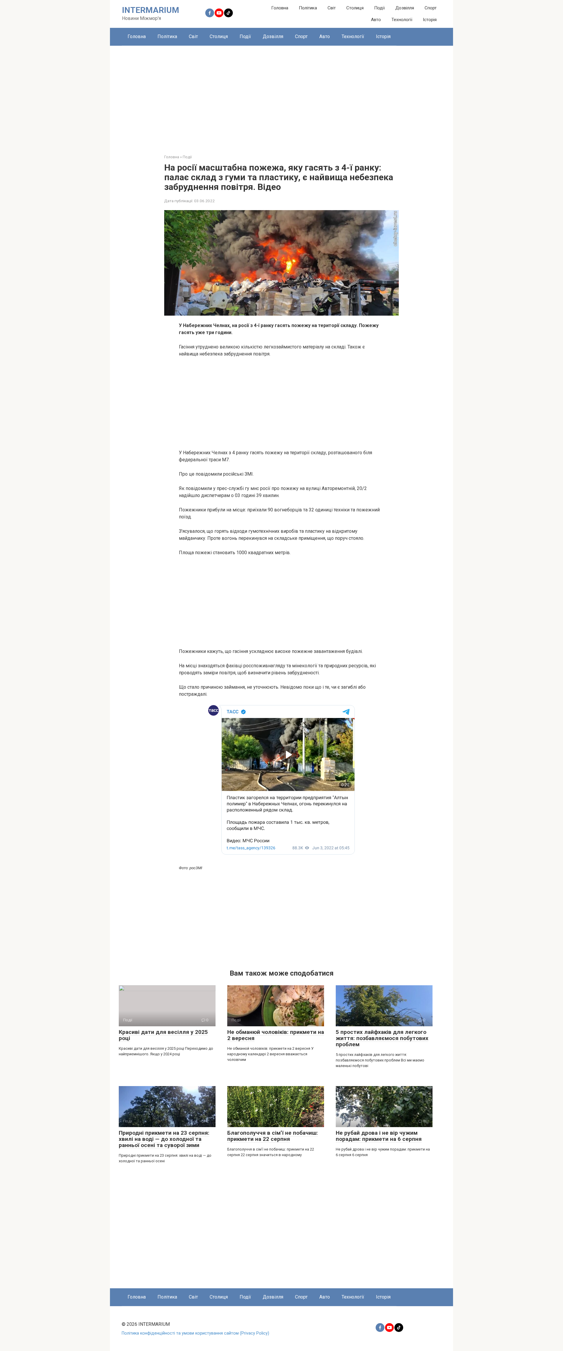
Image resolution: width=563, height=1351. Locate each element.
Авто (376, 19)
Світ (332, 8)
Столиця (355, 8)
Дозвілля (404, 8)
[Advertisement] (281, 96)
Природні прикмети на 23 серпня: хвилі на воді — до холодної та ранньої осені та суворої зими (164, 1138)
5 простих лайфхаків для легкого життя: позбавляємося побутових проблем (382, 1038)
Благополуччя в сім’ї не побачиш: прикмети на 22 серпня (272, 1135)
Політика (308, 8)
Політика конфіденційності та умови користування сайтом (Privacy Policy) (195, 1333)
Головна (279, 8)
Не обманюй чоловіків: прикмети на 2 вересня (275, 1035)
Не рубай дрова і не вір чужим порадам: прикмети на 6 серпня (379, 1135)
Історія (430, 19)
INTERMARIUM (150, 10)
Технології (401, 19)
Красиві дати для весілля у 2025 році (163, 1035)
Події (379, 8)
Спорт (431, 8)
